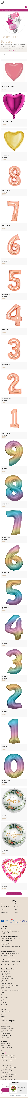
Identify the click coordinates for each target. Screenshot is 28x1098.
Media (2, 909)
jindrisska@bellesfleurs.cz (7, 948)
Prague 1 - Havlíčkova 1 (8, 951)
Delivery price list (5, 912)
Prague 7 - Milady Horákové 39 (10, 964)
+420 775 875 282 (5, 938)
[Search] (26, 7)
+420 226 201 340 (15, 961)
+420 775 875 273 (5, 946)
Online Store (5, 928)
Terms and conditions (6, 904)
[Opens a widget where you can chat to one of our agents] (18, 1089)
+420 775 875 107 (10, 3)
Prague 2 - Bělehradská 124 (9, 959)
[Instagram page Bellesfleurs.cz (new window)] (15, 901)
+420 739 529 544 (5, 961)
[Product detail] (14, 72)
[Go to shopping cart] (22, 2)
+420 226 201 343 (15, 967)
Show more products (14, 894)
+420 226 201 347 (15, 931)
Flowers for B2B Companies (9, 936)
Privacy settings (5, 906)
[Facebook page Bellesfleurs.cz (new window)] (13, 901)
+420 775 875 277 (5, 953)
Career (15, 909)
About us (16, 906)
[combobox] (3, 55)
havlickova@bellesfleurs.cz (7, 955)
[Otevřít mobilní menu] (25, 2)
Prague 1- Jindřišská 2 (7, 944)
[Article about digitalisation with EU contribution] (5, 921)
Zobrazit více (13, 50)
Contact (16, 912)
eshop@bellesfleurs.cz (6, 933)
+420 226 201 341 (15, 953)
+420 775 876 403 (5, 967)
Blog (2, 915)
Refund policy (17, 904)
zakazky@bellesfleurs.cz (7, 940)
